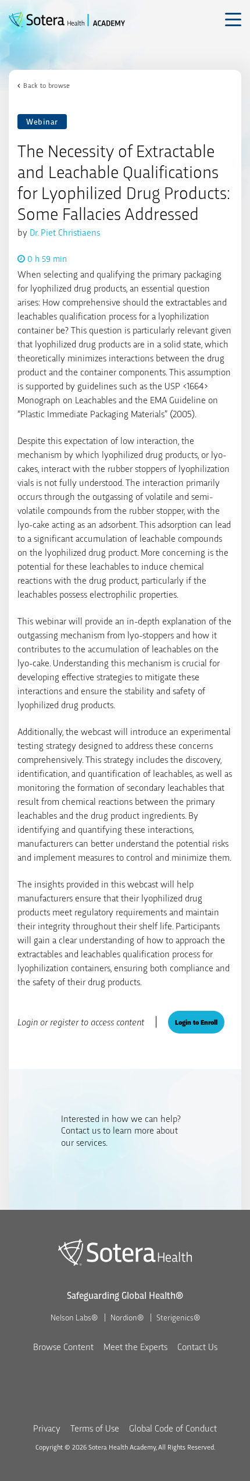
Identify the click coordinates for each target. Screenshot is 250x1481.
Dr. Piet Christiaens (65, 232)
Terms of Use (94, 1428)
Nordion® (127, 1317)
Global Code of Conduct (173, 1428)
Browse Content (63, 1346)
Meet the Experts (135, 1346)
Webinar (42, 121)
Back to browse (46, 85)
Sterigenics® (178, 1317)
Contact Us (197, 1346)
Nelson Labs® (74, 1317)
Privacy (46, 1428)
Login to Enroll (196, 1022)
